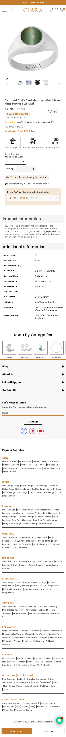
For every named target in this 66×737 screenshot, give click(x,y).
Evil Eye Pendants (22, 541)
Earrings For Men (24, 658)
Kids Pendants (20, 547)
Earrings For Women (30, 630)
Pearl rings (22, 492)
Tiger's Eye (8, 710)
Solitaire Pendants (22, 544)
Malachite (42, 706)
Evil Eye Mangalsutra (49, 585)
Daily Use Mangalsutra (26, 585)
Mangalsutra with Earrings (34, 582)
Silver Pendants (9, 537)
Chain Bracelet (19, 565)
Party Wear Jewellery (35, 610)
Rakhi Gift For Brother (41, 665)
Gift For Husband (21, 665)
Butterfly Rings (54, 489)
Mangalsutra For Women (50, 637)
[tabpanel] (33, 50)
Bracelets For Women (36, 634)
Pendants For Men (42, 658)
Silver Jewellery (9, 606)
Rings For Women (10, 630)
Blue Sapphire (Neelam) (13, 679)
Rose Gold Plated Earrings (45, 520)
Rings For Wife (9, 471)
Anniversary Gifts (11, 468)
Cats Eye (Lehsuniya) (37, 679)
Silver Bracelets (9, 561)
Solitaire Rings (22, 489)
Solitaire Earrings (25, 509)
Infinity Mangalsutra (12, 589)
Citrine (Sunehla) (31, 703)
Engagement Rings (24, 485)
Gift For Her (40, 464)
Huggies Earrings (34, 513)
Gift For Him (46, 661)
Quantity (9, 168)
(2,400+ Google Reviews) (37, 122)
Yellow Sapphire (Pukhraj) (37, 686)
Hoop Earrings (18, 513)
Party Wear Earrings (12, 523)
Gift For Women (9, 461)
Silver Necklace (26, 537)
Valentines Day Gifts (31, 468)
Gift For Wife (25, 461)
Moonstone (54, 706)
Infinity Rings (9, 492)
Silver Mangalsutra (11, 582)
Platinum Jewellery (27, 606)
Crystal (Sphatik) (49, 703)
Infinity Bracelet (45, 561)
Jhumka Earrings (26, 516)
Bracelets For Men (16, 661)
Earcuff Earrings (30, 523)
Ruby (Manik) (16, 686)
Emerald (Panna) (22, 682)
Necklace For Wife (51, 468)
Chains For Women (12, 641)
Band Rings (49, 492)
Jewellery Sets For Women (24, 637)
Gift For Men (33, 661)
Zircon (6, 689)
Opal (53, 686)
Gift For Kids (27, 464)
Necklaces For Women (13, 634)
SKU (6, 127)
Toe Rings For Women (33, 641)
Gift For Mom (54, 461)
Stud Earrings (50, 513)
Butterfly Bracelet (27, 561)
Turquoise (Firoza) (24, 710)
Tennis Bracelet (36, 565)
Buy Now (49, 731)
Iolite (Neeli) (29, 706)
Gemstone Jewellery (39, 613)
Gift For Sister (39, 461)
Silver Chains (41, 537)
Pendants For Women (51, 630)
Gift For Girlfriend (11, 464)
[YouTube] (40, 431)
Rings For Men (8, 658)
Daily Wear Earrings (44, 509)
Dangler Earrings (43, 516)
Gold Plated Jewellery (13, 610)
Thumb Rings (35, 492)
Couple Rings (41, 485)
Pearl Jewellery (20, 613)
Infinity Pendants (41, 544)
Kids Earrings (46, 523)
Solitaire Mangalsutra (34, 589)
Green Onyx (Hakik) (12, 706)
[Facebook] (24, 431)
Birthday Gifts (53, 464)
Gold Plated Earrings (21, 520)
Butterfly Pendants (41, 541)
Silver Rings (7, 485)
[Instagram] (32, 431)
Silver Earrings (8, 509)
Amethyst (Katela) (11, 703)
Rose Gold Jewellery (48, 606)
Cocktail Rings (38, 489)
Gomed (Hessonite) (41, 682)
